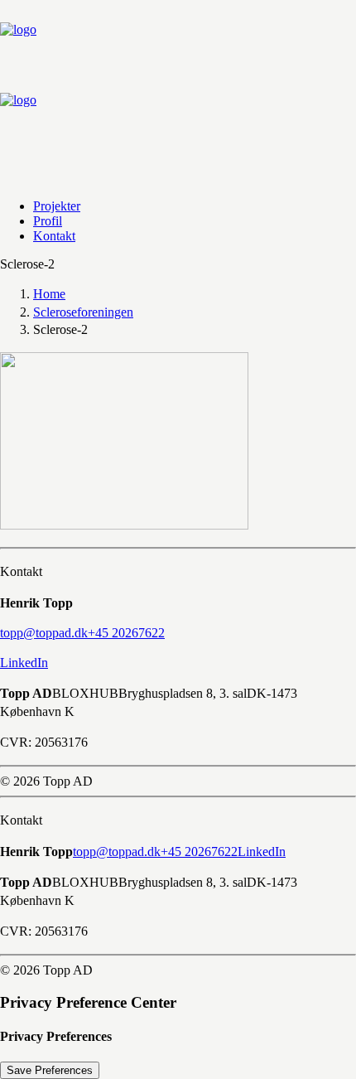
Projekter (56, 206)
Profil (47, 221)
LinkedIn (24, 663)
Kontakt (54, 236)
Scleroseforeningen (83, 312)
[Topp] (178, 92)
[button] (44, 633)
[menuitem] (176, 206)
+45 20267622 (199, 851)
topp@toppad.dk (117, 851)
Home (49, 294)
